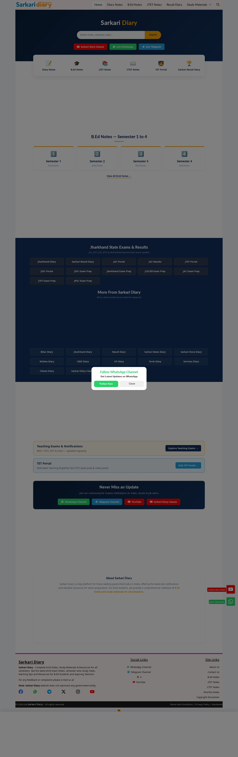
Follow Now (106, 383)
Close (132, 384)
